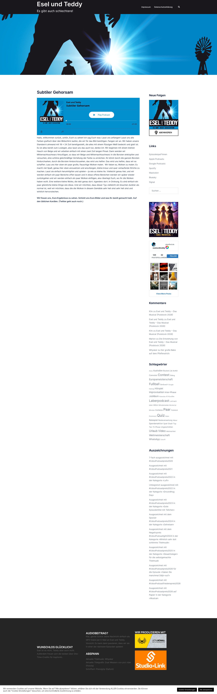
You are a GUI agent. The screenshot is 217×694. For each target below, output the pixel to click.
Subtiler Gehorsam (55, 92)
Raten (167, 416)
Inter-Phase (170, 392)
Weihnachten (171, 431)
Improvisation (156, 392)
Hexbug (151, 389)
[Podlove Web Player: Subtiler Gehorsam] (88, 116)
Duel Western (111, 662)
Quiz (161, 415)
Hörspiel (159, 388)
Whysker (153, 350)
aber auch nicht (66, 650)
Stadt (170, 423)
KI (167, 396)
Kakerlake (162, 396)
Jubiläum (154, 396)
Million (155, 405)
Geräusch (164, 384)
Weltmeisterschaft (159, 435)
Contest (163, 375)
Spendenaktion (156, 423)
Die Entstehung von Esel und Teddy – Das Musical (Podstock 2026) (163, 342)
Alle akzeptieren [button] (206, 690)
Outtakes (159, 410)
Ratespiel (153, 420)
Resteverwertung (165, 420)
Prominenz (152, 416)
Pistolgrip (100, 669)
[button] (179, 7)
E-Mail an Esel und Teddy (112, 640)
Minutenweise (164, 405)
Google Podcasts (157, 163)
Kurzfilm (171, 396)
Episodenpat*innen (158, 154)
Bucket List (167, 371)
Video (162, 430)
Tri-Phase (156, 427)
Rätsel (175, 420)
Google (170, 384)
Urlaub (153, 430)
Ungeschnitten (167, 427)
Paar (167, 409)
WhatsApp (154, 439)
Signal (152, 182)
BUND (175, 371)
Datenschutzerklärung (163, 7)
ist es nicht (46, 650)
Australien (158, 370)
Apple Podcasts (156, 159)
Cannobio (153, 375)
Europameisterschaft (161, 379)
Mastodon (154, 172)
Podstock (174, 410)
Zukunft (162, 439)
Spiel (165, 423)
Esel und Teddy (59, 4)
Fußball (154, 384)
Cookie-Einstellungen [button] (187, 690)
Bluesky (152, 177)
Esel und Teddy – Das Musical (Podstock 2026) (162, 322)
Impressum (146, 7)
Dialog (172, 375)
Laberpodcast (159, 401)
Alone (151, 371)
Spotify (152, 168)
